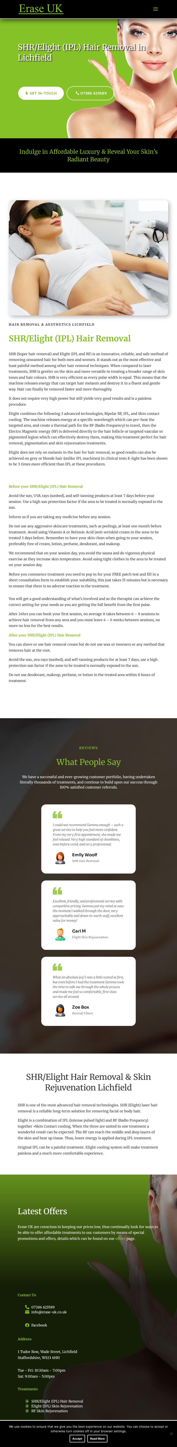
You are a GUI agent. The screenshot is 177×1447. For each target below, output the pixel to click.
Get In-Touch (43, 93)
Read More (97, 1438)
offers (120, 1238)
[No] (171, 1433)
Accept (77, 1438)
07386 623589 (93, 93)
